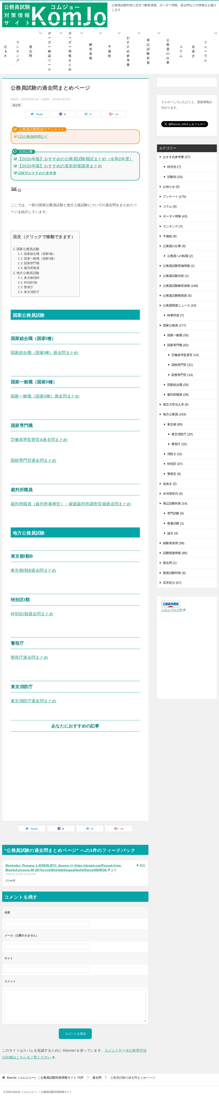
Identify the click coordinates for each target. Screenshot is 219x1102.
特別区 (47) (175, 463)
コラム (180, 51)
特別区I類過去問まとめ (32, 614)
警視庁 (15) (179, 444)
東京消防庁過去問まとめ (33, 701)
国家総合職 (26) (178, 384)
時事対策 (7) (175, 315)
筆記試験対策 (148, 51)
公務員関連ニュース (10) (179, 305)
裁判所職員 (31, 268)
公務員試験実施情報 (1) (179, 265)
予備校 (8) (170, 236)
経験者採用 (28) (173, 543)
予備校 (109, 51)
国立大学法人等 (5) (176, 404)
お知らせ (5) (171, 186)
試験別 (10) (175, 177)
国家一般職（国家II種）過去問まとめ (45, 396)
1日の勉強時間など (33, 136)
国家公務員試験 (28, 249)
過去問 (30, 51)
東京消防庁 (31, 292)
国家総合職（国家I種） (40, 253)
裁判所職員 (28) (178, 394)
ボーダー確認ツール (49, 51)
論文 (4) (172, 533)
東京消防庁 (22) (182, 434)
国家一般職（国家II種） (40, 258)
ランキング (17, 51)
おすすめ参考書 (128, 51)
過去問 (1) (170, 563)
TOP (45, 1077)
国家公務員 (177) (174, 325)
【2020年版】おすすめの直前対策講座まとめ (60, 166)
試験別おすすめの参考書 (37, 173)
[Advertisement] (75, 775)
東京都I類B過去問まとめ (33, 570)
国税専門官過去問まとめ (33, 460)
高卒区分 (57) (172, 582)
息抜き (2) (170, 483)
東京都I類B (31, 277)
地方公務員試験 (28, 273)
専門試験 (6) (175, 513)
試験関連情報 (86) (175, 553)
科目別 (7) (174, 166)
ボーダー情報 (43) (175, 216)
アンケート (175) (174, 196)
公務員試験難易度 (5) (177, 295)
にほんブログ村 (171, 610)
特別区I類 (30, 282)
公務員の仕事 (167, 51)
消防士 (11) (174, 454)
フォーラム (205, 51)
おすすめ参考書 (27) (176, 157)
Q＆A (5, 51)
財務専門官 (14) (182, 375)
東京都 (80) (175, 424)
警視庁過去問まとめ (29, 657)
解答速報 (90, 51)
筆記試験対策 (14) (175, 503)
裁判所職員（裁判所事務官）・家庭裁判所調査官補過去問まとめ (71, 504)
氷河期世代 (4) (173, 493)
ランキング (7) (173, 226)
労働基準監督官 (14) (185, 355)
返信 (142, 865)
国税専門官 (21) (182, 364)
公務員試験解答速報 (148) (180, 285)
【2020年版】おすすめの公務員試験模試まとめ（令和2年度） (76, 159)
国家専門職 (31, 263)
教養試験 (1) (175, 523)
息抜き (193, 51)
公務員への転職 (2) (180, 256)
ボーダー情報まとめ (69, 51)
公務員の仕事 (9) (174, 246)
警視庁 (28, 287)
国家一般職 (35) (178, 335)
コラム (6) (170, 206)
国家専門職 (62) (178, 345)
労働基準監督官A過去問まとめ (39, 439)
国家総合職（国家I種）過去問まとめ (44, 352)
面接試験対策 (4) (174, 573)
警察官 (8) (174, 474)
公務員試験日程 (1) (176, 276)
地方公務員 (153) (174, 414)
